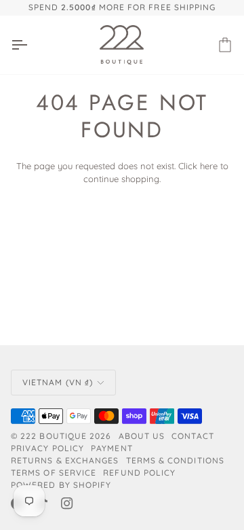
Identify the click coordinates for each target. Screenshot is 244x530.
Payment (112, 448)
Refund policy (139, 472)
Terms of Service (53, 472)
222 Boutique (53, 436)
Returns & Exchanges (65, 460)
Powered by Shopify (61, 485)
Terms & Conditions (175, 460)
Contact (192, 436)
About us (142, 436)
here (209, 165)
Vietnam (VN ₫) (57, 382)
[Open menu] (31, 45)
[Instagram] (67, 503)
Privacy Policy (47, 448)
